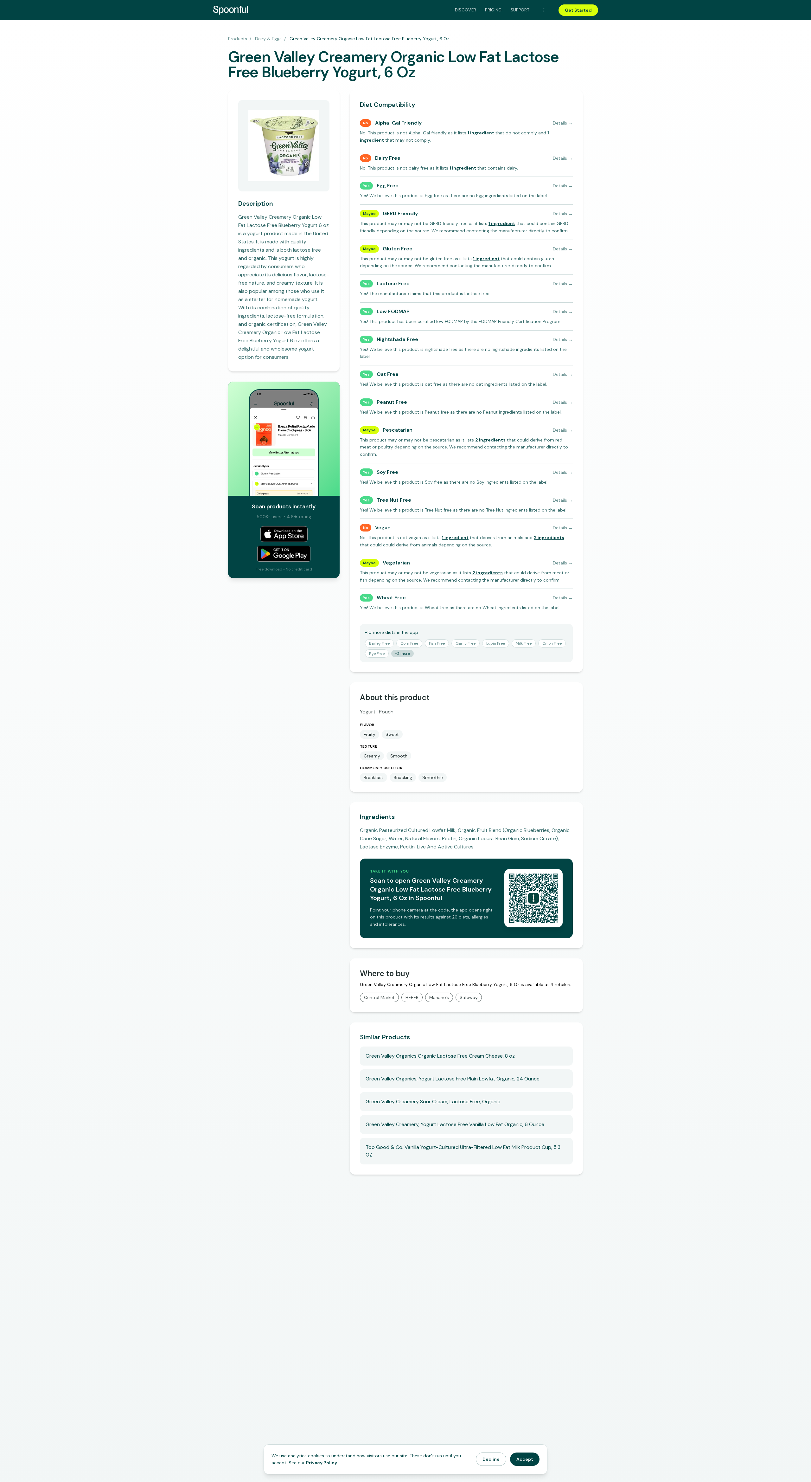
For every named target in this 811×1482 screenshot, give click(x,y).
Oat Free (388, 374)
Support (520, 10)
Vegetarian (396, 562)
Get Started (578, 10)
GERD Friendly (400, 213)
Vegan (383, 527)
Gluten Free (397, 248)
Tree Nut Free (394, 500)
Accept (524, 1459)
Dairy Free (387, 158)
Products (237, 39)
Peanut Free (392, 402)
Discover (465, 10)
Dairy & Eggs (268, 39)
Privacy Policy (321, 1463)
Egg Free (388, 185)
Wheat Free (391, 597)
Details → (563, 123)
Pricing (493, 10)
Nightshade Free (397, 339)
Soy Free (387, 472)
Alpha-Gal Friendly (398, 122)
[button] (481, 133)
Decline (491, 1459)
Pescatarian (397, 430)
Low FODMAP (393, 311)
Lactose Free (393, 283)
